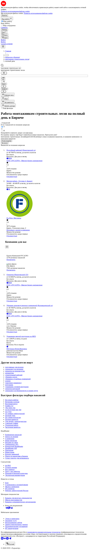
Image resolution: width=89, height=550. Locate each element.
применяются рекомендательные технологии (44, 532)
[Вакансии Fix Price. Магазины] (47, 204)
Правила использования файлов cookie (38, 13)
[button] (3, 40)
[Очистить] (4, 73)
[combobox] (11, 68)
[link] (4, 34)
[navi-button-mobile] (3, 46)
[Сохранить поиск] (3, 79)
